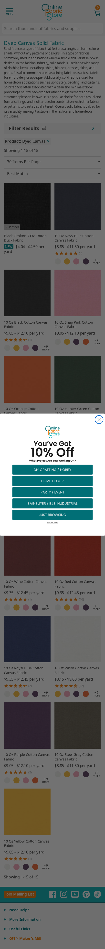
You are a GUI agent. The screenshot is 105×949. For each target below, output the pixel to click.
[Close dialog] (99, 419)
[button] (52, 469)
